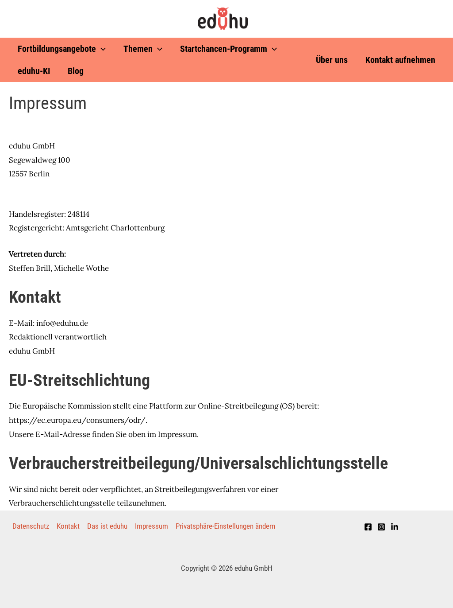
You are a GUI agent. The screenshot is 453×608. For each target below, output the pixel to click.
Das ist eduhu (107, 526)
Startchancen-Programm (223, 48)
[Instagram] (381, 527)
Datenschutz (30, 526)
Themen (138, 48)
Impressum (151, 526)
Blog (76, 71)
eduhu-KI (34, 71)
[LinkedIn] (395, 527)
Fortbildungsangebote (57, 48)
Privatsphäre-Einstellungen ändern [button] (225, 526)
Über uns (332, 60)
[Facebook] (368, 527)
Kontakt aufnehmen (400, 60)
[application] (101, 49)
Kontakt (68, 526)
